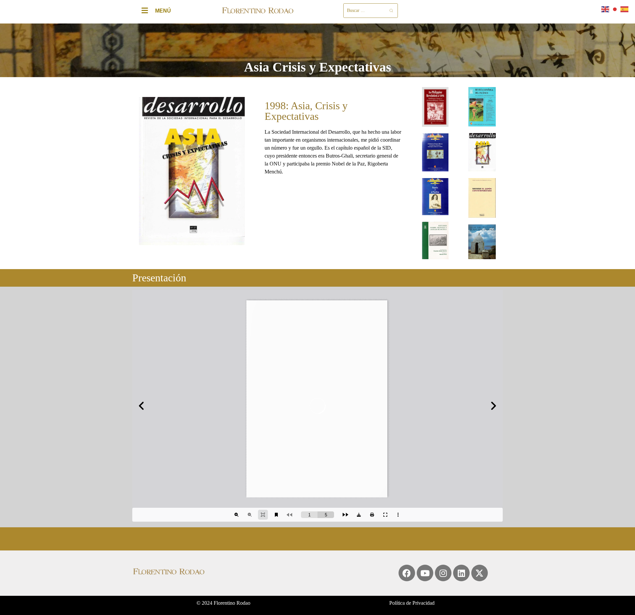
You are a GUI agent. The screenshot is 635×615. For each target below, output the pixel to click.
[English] (605, 9)
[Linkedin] (461, 573)
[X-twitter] (479, 573)
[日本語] (615, 9)
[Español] (624, 9)
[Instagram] (443, 573)
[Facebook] (407, 573)
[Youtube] (425, 573)
